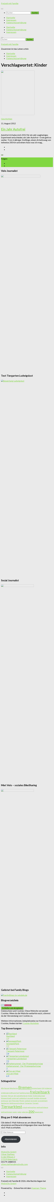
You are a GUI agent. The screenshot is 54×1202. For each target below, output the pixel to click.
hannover (4, 1096)
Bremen (25, 1087)
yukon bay (25, 1112)
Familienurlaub (24, 1093)
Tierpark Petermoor (15, 1051)
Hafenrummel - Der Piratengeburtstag (23, 1066)
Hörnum (10, 1096)
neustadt (30, 1098)
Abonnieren (11, 1139)
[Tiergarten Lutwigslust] (17, 1056)
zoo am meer (39, 1112)
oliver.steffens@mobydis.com (14, 1164)
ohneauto (43, 1098)
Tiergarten (28, 1103)
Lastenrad (15, 1098)
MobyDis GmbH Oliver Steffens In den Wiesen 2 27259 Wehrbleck (9, 1156)
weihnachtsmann (7, 1112)
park (10, 1101)
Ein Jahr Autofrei (13, 129)
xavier (15, 1112)
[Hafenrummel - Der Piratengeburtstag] (24, 1063)
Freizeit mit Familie (9, 3)
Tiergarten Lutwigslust (16, 1058)
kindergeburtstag (39, 1096)
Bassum (6, 1088)
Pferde (21, 1101)
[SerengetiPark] (13, 1041)
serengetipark (42, 1101)
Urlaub (24, 1107)
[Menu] (2, 8)
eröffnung (12, 1093)
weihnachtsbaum (42, 1107)
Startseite (10, 17)
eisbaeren (48, 1088)
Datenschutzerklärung (16, 22)
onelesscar (4, 1101)
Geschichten (6, 119)
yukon (19, 1112)
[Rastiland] (11, 1033)
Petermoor (15, 1101)
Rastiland (10, 1036)
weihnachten (31, 1107)
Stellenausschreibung (16, 1103)
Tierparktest (11, 1106)
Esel (17, 1093)
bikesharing (14, 1088)
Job (15, 1096)
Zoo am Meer (12, 1073)
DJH (43, 1088)
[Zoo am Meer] (13, 1071)
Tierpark (35, 1103)
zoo (31, 1111)
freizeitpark (40, 1092)
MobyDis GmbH (8, 1183)
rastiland (27, 1101)
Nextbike (37, 1098)
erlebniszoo (5, 1093)
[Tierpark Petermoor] (16, 1048)
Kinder (30, 1096)
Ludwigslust (23, 1098)
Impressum (11, 20)
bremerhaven (36, 1088)
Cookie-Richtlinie (31, 1023)
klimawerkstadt (6, 1098)
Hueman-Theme (38, 1188)
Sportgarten (5, 1103)
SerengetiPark (12, 1043)
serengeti (34, 1101)
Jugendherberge (22, 1096)
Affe (2, 1088)
